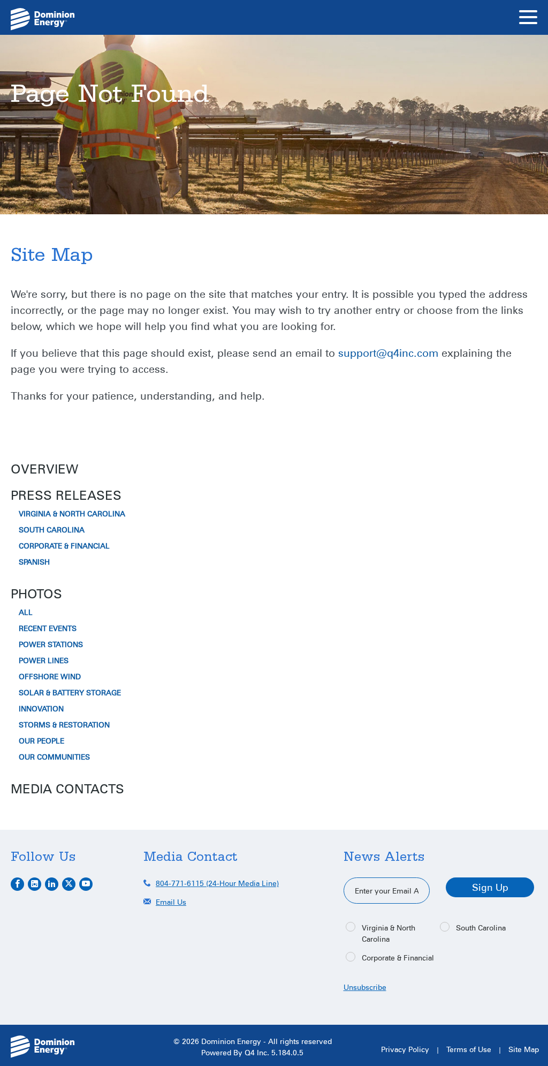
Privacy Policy (405, 1049)
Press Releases (66, 495)
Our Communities (54, 757)
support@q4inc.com (388, 352)
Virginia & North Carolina (72, 513)
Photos (36, 593)
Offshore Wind (50, 676)
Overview (44, 468)
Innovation (41, 708)
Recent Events (48, 628)
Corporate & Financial (64, 546)
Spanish (34, 562)
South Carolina (52, 530)
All (26, 612)
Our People (41, 741)
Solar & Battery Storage (70, 692)
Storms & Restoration (64, 725)
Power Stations (51, 644)
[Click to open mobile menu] (528, 18)
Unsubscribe (365, 987)
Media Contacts (67, 788)
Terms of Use (468, 1049)
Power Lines (43, 660)
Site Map (523, 1049)
